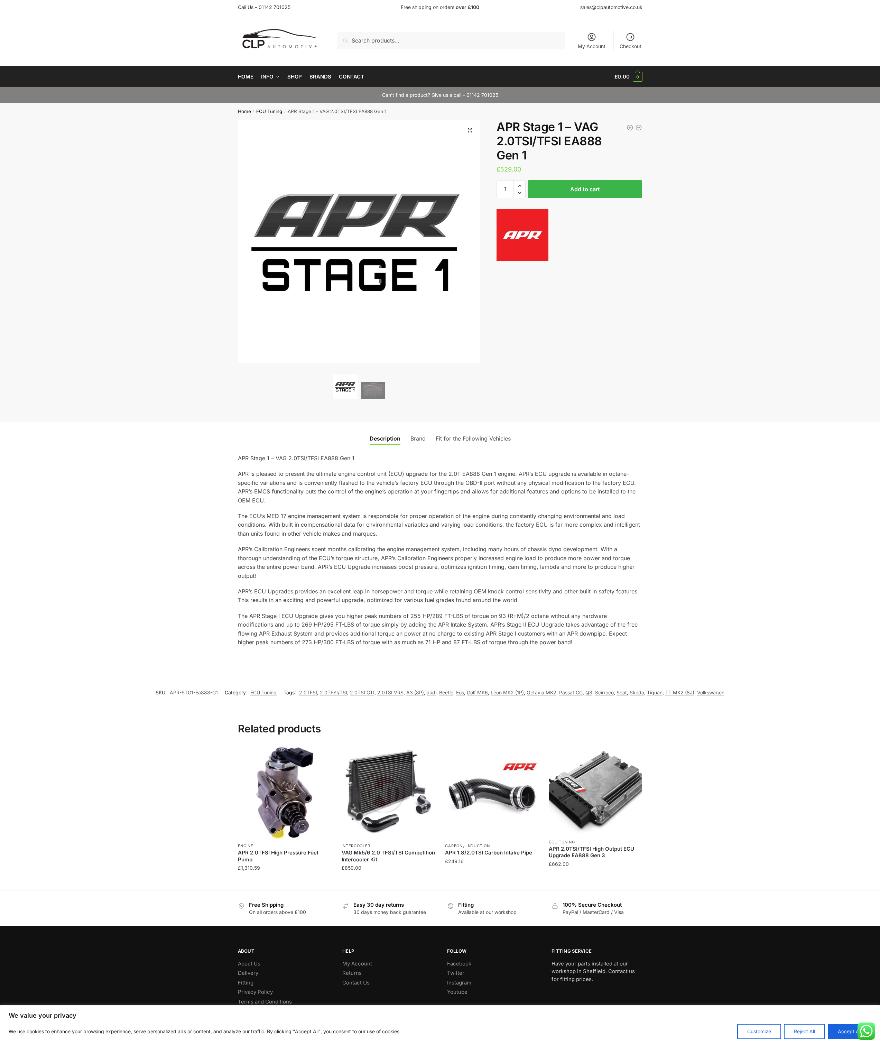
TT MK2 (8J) (679, 692)
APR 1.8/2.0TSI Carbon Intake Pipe (488, 852)
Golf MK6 (477, 692)
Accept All (849, 1031)
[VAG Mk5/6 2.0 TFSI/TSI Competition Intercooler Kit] (388, 792)
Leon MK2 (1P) (507, 692)
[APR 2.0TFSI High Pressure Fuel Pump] (284, 792)
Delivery (248, 973)
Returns (352, 973)
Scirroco (604, 692)
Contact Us (356, 982)
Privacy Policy (255, 992)
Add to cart (585, 189)
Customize (759, 1031)
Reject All (804, 1031)
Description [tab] (385, 438)
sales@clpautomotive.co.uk (611, 7)
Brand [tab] (418, 438)
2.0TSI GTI (362, 692)
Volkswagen (710, 692)
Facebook (459, 963)
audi (431, 692)
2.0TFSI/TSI (333, 692)
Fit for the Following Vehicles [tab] (473, 438)
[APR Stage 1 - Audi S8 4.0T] (638, 127)
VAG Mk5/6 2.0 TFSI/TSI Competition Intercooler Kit (388, 856)
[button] (469, 130)
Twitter (455, 973)
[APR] (522, 236)
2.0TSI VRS (390, 692)
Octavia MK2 (541, 692)
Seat (622, 692)
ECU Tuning (269, 111)
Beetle (446, 692)
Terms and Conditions (265, 1001)
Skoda (637, 692)
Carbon (453, 845)
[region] (440, 1025)
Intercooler (356, 845)
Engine (245, 845)
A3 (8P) (415, 692)
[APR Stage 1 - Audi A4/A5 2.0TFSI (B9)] (630, 127)
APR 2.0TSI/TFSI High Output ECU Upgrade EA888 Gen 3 (591, 852)
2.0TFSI (308, 692)
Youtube (457, 992)
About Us (249, 963)
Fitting (245, 982)
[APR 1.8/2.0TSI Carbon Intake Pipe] (491, 792)
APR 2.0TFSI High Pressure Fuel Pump (278, 856)
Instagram (459, 982)
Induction (478, 845)
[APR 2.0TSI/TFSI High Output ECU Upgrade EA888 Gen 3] (595, 790)
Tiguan (655, 692)
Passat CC (571, 692)
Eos (460, 692)
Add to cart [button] (284, 882)
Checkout (630, 46)
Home (244, 111)
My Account (591, 46)
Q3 (588, 692)
